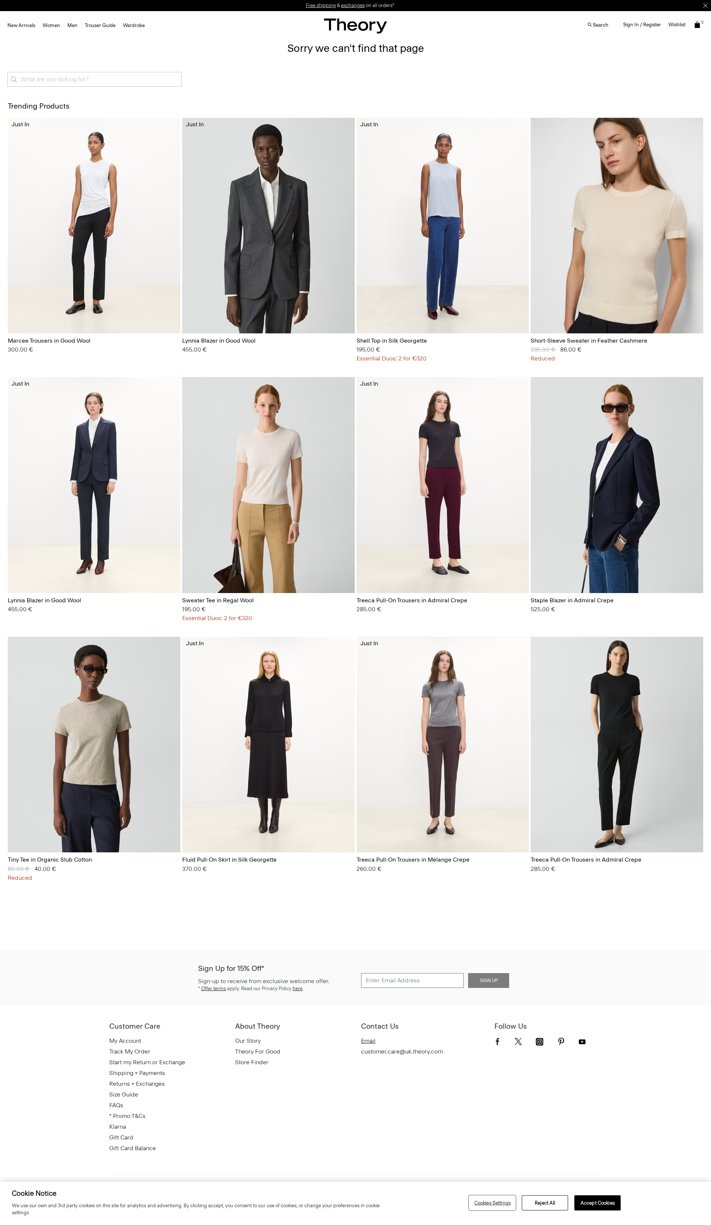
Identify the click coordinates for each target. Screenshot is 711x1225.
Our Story (248, 1040)
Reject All (545, 1202)
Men (72, 25)
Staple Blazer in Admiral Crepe (572, 600)
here (298, 988)
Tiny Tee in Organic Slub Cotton (50, 859)
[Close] (705, 5)
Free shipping (321, 5)
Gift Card (121, 1137)
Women (51, 25)
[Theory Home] (355, 26)
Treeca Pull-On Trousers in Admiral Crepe (412, 600)
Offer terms (213, 988)
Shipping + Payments (137, 1072)
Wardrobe (134, 25)
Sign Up (489, 980)
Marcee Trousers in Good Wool (49, 340)
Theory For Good (257, 1051)
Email (368, 1040)
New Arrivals (21, 25)
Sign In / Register (642, 24)
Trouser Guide (100, 25)
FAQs (116, 1105)
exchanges (353, 5)
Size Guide (123, 1094)
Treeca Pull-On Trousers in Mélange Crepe (413, 859)
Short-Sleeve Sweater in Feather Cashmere (589, 340)
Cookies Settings (492, 1202)
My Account (125, 1040)
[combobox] (94, 79)
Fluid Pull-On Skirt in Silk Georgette (229, 859)
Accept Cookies (598, 1202)
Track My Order (129, 1051)
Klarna (117, 1126)
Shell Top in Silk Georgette (392, 340)
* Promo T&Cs (127, 1115)
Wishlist (676, 24)
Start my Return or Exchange (147, 1062)
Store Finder (251, 1062)
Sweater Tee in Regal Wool (218, 600)
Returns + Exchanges (137, 1083)
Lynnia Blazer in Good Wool (219, 340)
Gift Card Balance (132, 1148)
